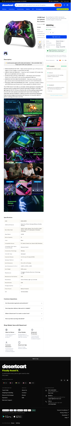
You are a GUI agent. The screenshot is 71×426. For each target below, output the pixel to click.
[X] (64, 380)
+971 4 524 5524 (52, 404)
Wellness (4, 9)
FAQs (67, 417)
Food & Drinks (20, 9)
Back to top (35, 358)
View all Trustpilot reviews (56, 95)
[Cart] (67, 5)
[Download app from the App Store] (17, 416)
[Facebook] (67, 380)
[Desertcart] (7, 5)
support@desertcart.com (54, 398)
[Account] (64, 5)
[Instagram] (61, 380)
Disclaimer (65, 415)
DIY (33, 9)
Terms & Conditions (63, 410)
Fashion (28, 9)
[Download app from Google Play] (7, 416)
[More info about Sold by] (64, 41)
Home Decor (12, 9)
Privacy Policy (64, 412)
